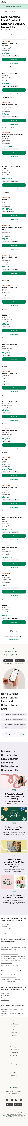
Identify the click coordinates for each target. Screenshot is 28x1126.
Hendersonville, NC (6, 924)
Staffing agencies (14, 1052)
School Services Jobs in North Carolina (10, 979)
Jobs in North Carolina (6, 963)
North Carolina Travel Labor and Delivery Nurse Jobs (12, 1014)
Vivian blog (14, 1032)
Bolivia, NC (3, 933)
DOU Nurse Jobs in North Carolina (9, 965)
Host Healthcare (5, 1000)
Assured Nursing (5, 998)
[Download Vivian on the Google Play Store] (20, 660)
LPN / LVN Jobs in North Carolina (9, 981)
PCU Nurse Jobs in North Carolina (9, 954)
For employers (14, 1047)
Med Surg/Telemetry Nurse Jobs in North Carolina (13, 947)
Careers (14, 1072)
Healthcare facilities (14, 1049)
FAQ (14, 1069)
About (14, 1067)
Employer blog (14, 1055)
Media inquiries (14, 1078)
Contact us (14, 1075)
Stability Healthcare (6, 995)
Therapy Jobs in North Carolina (8, 977)
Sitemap (14, 1035)
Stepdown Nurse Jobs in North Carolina (11, 951)
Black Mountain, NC (6, 929)
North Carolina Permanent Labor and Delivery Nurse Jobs (12, 1010)
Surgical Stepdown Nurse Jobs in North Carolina (13, 958)
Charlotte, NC (4, 931)
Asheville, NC (4, 926)
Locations (14, 1027)
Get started (19, 6)
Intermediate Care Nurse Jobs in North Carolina (13, 956)
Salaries (14, 1029)
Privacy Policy (10, 1116)
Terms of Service (18, 1116)
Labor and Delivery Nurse (9, 11)
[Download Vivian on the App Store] (8, 660)
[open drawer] (25, 2)
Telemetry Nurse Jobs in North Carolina (11, 945)
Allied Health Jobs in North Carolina (9, 974)
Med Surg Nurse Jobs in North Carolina (10, 960)
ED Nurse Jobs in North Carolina (9, 949)
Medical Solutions (5, 993)
